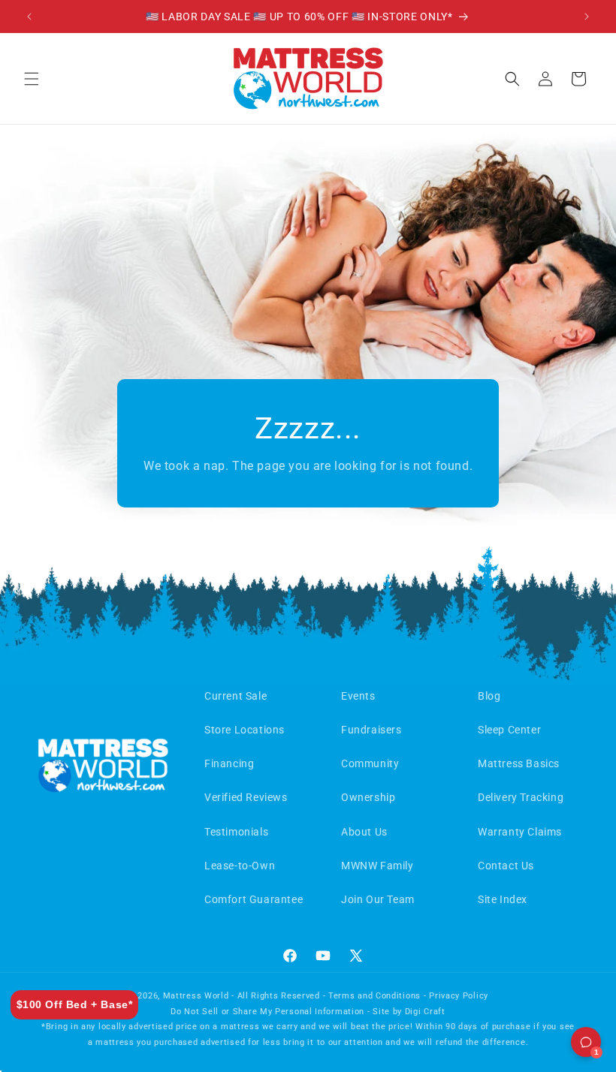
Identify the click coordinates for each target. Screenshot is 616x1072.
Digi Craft (425, 1011)
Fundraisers (371, 730)
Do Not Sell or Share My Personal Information (267, 1011)
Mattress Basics (519, 763)
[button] (31, 78)
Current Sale (235, 696)
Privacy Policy (458, 996)
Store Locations (244, 730)
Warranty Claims (520, 832)
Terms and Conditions (374, 996)
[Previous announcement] (29, 16)
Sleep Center (509, 730)
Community (370, 763)
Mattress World (196, 996)
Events (358, 696)
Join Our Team (378, 899)
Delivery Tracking (520, 797)
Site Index (502, 899)
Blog (489, 696)
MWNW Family (377, 866)
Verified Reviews (246, 797)
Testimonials (236, 832)
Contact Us (506, 866)
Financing (229, 763)
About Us (364, 832)
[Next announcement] (586, 16)
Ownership (368, 797)
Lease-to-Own (239, 866)
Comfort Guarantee (253, 899)
